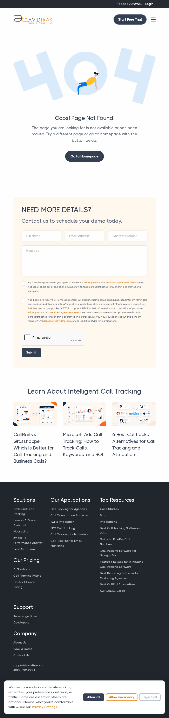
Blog (103, 515)
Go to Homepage (84, 156)
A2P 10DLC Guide (112, 590)
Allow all (93, 697)
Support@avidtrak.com (58, 320)
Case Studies (109, 509)
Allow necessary (121, 697)
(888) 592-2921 (129, 4)
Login (149, 4)
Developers (21, 622)
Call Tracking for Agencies (68, 509)
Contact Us (21, 655)
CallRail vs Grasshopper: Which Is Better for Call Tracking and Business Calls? (33, 448)
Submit (31, 352)
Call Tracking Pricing (27, 575)
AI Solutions (21, 569)
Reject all (150, 697)
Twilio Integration (62, 521)
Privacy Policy (92, 282)
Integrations (108, 521)
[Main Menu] (153, 19)
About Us (19, 642)
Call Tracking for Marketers (69, 534)
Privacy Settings (44, 707)
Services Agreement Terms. (121, 282)
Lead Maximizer (24, 549)
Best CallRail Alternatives (118, 584)
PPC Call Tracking (62, 528)
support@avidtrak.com (29, 665)
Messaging (20, 531)
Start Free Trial (130, 19)
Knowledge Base (25, 616)
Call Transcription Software (69, 515)
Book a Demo (23, 649)
